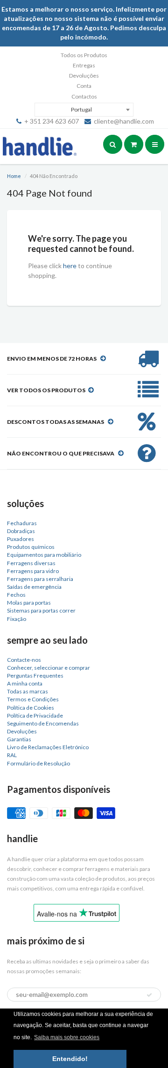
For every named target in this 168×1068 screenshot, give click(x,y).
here (70, 266)
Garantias (19, 739)
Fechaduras (22, 523)
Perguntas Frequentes (35, 675)
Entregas (84, 65)
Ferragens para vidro (33, 570)
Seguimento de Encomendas (43, 723)
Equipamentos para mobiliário (44, 554)
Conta (84, 85)
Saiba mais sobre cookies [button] (66, 1037)
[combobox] (84, 109)
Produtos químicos (31, 546)
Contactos (84, 96)
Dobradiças (21, 530)
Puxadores (20, 538)
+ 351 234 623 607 (51, 121)
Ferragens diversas (31, 563)
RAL (12, 755)
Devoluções (84, 75)
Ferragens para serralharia (40, 578)
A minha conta (24, 683)
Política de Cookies (30, 707)
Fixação (16, 618)
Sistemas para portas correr (41, 610)
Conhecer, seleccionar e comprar (48, 667)
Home (14, 176)
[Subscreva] (149, 995)
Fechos (16, 594)
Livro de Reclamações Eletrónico (48, 747)
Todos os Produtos (84, 55)
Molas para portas (29, 602)
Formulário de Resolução (38, 763)
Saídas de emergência (34, 586)
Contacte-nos (24, 659)
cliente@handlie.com (124, 121)
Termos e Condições (33, 699)
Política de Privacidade (35, 715)
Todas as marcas (27, 691)
